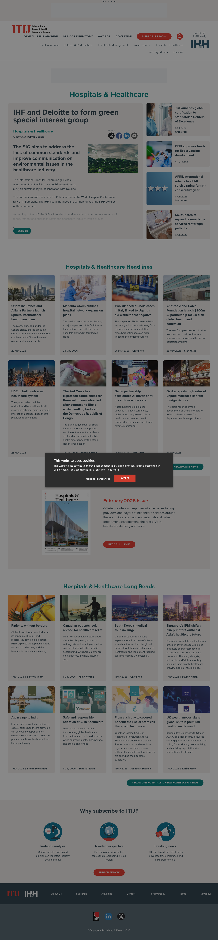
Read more (113, 469)
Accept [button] (124, 478)
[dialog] (109, 470)
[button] (98, 478)
